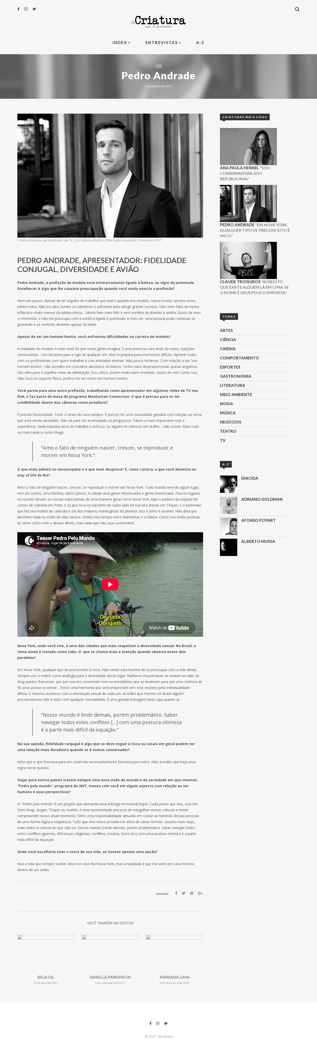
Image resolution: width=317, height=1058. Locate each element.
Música (228, 412)
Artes (226, 330)
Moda (226, 403)
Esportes (230, 367)
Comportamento (239, 357)
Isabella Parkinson (110, 977)
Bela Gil (45, 977)
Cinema (228, 348)
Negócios (230, 422)
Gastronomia (235, 376)
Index (119, 42)
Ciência (228, 339)
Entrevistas (161, 42)
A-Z (200, 42)
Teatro (228, 431)
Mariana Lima (174, 977)
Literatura (232, 385)
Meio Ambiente (236, 394)
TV (159, 66)
